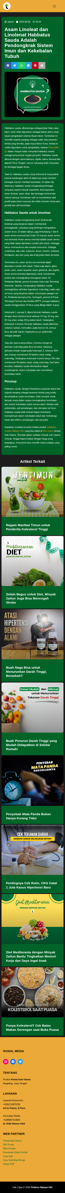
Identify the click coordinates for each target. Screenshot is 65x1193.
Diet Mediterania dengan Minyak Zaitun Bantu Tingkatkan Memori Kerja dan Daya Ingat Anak (31, 956)
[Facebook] (13, 1061)
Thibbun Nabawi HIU (41, 1187)
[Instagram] (5, 1061)
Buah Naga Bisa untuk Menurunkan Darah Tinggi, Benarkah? (26, 672)
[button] (8, 65)
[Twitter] (20, 1061)
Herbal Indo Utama (12, 1140)
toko (48, 431)
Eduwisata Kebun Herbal (15, 1152)
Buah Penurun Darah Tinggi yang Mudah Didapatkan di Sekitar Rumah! (31, 745)
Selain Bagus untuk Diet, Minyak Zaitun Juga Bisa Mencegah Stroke (31, 598)
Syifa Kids (8, 1156)
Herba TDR (8, 1164)
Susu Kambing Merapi (14, 1160)
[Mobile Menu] (54, 6)
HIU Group (8, 1144)
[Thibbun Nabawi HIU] (7, 6)
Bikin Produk (9, 1148)
